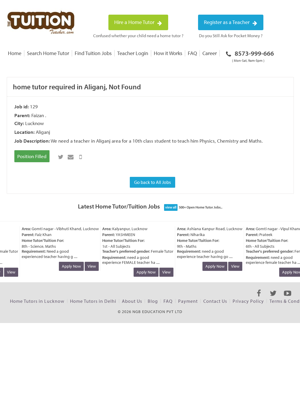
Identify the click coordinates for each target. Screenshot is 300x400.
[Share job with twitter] (61, 157)
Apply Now (69, 266)
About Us (132, 301)
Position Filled (32, 156)
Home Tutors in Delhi (93, 301)
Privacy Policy (248, 301)
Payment (188, 301)
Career (209, 53)
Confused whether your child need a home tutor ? (138, 35)
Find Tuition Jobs (93, 53)
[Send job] (80, 157)
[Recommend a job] (70, 157)
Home (14, 53)
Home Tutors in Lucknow (37, 301)
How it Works (168, 53)
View (9, 272)
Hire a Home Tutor (135, 22)
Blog (153, 301)
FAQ (192, 53)
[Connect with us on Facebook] (258, 298)
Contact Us (215, 301)
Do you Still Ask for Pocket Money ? (230, 35)
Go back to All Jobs (152, 182)
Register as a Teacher (227, 22)
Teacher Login (132, 53)
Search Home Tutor (48, 53)
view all (170, 207)
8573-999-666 (253, 56)
